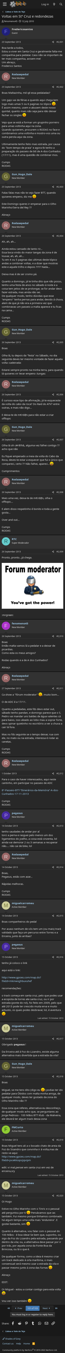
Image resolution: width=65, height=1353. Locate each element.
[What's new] (54, 4)
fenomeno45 (10, 21)
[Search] (61, 4)
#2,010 (60, 636)
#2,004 (60, 235)
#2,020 (60, 1195)
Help (18, 1343)
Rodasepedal (20, 74)
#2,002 (60, 86)
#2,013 (60, 825)
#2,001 (60, 41)
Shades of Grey (13, 1338)
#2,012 (60, 773)
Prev (19, 1308)
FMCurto (17, 1127)
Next (45, 1308)
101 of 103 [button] (32, 1308)
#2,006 (60, 394)
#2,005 (60, 342)
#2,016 (60, 957)
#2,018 (60, 1076)
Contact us (8, 1343)
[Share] (53, 42)
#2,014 (60, 867)
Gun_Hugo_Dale (22, 174)
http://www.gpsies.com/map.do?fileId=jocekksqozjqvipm (21, 1158)
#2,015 (60, 915)
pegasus (17, 813)
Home (26, 1343)
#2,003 (60, 186)
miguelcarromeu (23, 903)
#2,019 (60, 1139)
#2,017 (60, 1038)
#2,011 (60, 688)
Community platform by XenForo (29, 1350)
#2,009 (60, 551)
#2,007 (60, 439)
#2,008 (60, 492)
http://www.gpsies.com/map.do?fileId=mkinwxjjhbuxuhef (21, 979)
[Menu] (5, 4)
